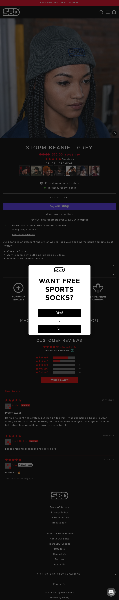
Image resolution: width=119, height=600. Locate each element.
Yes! (59, 313)
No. (59, 329)
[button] (111, 592)
